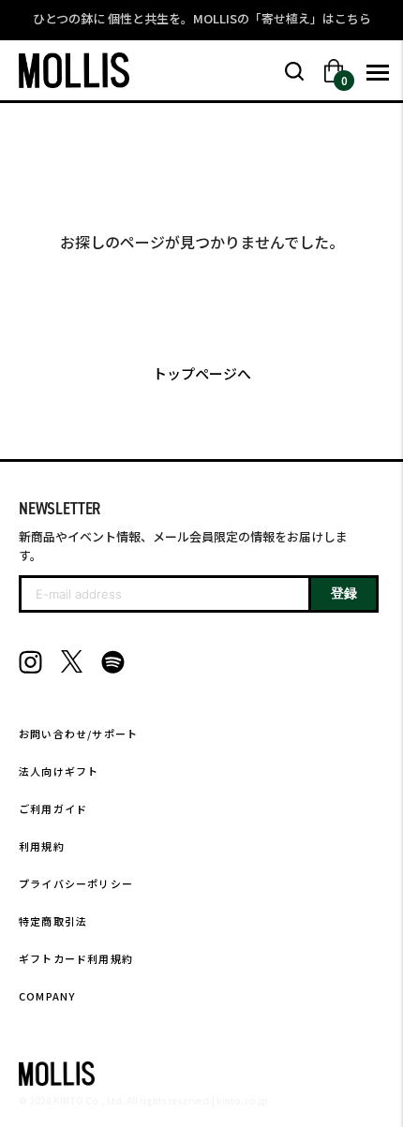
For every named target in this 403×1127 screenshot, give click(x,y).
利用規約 (42, 845)
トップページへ (202, 373)
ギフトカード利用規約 (76, 958)
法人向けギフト (58, 771)
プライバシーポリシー (76, 883)
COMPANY (47, 995)
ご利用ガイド (53, 808)
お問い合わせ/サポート (78, 733)
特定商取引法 (53, 920)
